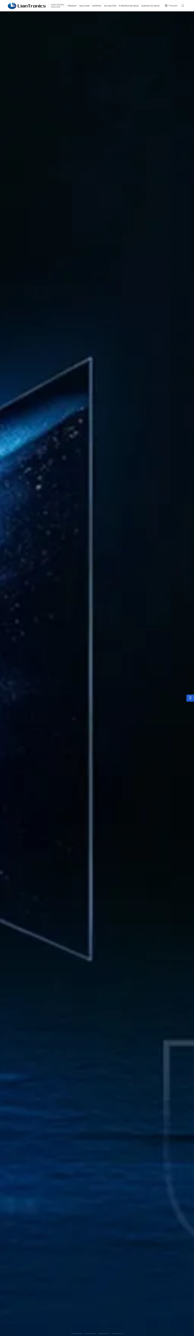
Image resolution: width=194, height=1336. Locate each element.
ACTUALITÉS (110, 6)
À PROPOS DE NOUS (129, 6)
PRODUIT (72, 6)
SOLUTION (84, 6)
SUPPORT (97, 6)
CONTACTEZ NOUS (150, 6)
